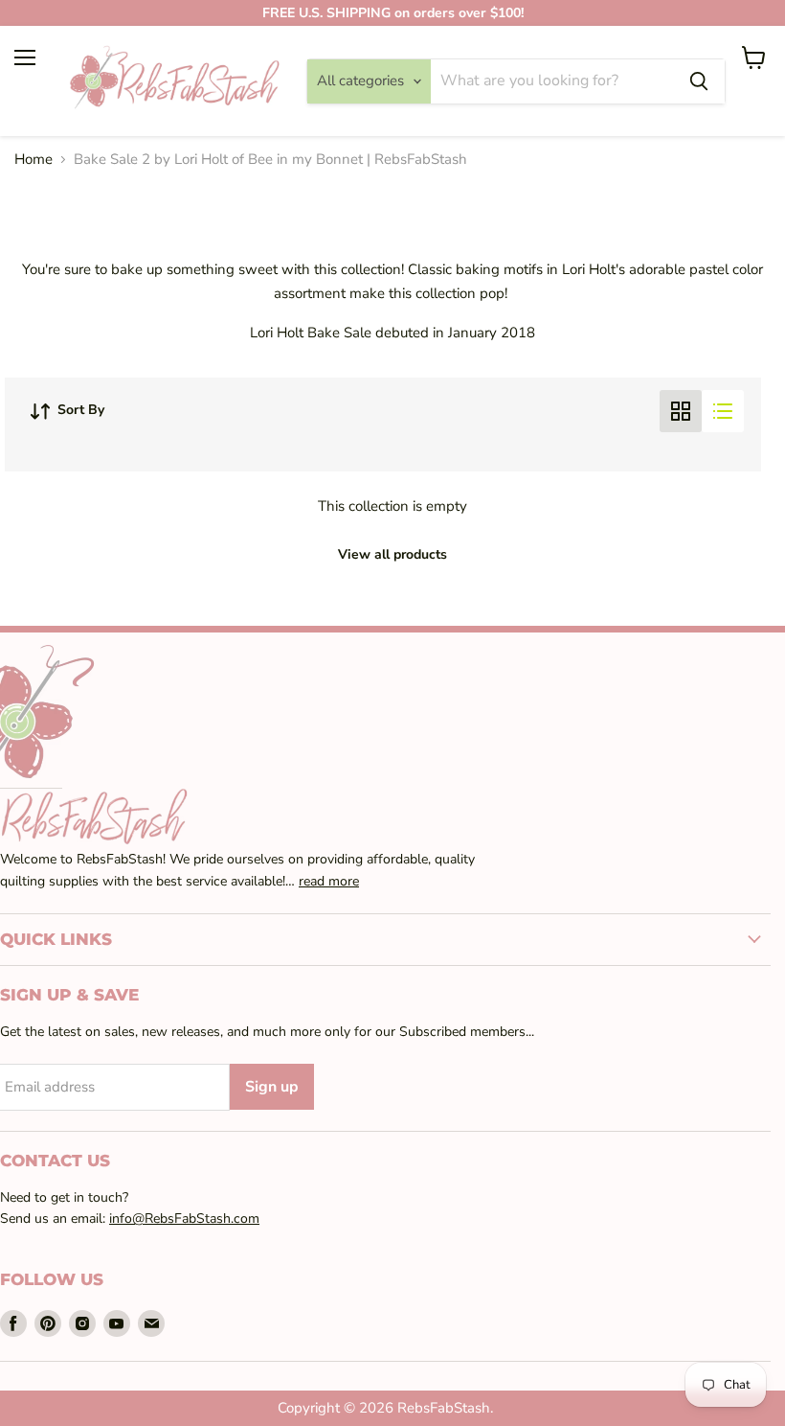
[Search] (699, 81)
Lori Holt (589, 269)
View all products (392, 554)
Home (33, 159)
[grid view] (681, 411)
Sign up (272, 1086)
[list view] (723, 411)
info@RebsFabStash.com (184, 1218)
